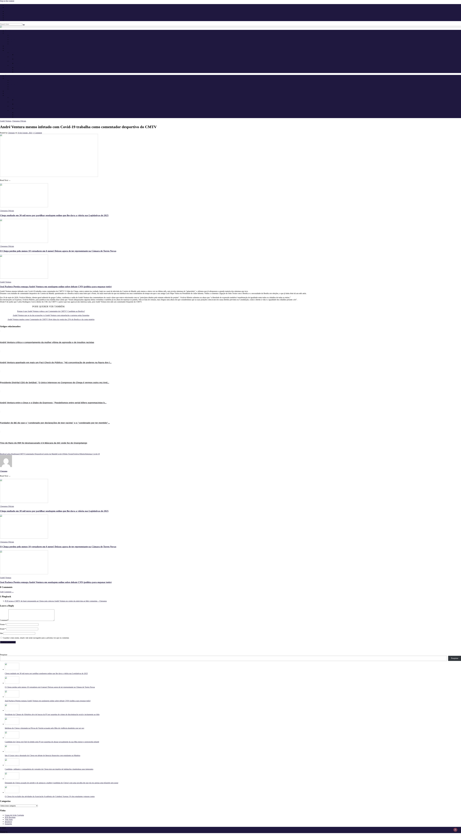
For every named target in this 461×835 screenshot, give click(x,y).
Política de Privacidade (13, 5)
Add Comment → (7, 592)
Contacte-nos (10, 7)
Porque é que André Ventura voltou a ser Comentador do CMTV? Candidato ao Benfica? (51, 311)
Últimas (8, 31)
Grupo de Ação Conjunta (14, 815)
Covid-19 (60, 454)
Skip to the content (7, 1)
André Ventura (15, 37)
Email (3, 629)
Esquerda (8, 824)
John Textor (68, 454)
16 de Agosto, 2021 (25, 133)
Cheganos (10, 828)
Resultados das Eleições (23, 68)
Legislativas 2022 (16, 61)
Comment (4, 620)
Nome (3, 624)
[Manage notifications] (455, 830)
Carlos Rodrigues (12, 454)
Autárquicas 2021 (16, 65)
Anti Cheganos (10, 46)
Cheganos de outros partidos (20, 42)
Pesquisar (3, 655)
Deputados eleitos (21, 55)
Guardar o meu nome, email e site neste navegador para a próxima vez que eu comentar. (36, 638)
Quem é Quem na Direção (20, 35)
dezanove (8, 822)
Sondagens (9, 48)
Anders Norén (13, 832)
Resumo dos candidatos (23, 70)
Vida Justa (9, 819)
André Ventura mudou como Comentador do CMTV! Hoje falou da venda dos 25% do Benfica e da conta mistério (51, 319)
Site (1, 633)
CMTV (22, 454)
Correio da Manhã (50, 454)
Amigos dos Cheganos (18, 44)
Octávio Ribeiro (79, 454)
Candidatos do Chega (22, 59)
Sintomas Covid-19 (92, 454)
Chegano (11, 133)
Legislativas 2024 (16, 57)
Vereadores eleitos (21, 72)
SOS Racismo (10, 817)
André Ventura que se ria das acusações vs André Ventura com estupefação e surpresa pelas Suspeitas (51, 315)
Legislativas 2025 (16, 52)
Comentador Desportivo (34, 454)
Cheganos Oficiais (17, 39)
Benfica (3, 454)
